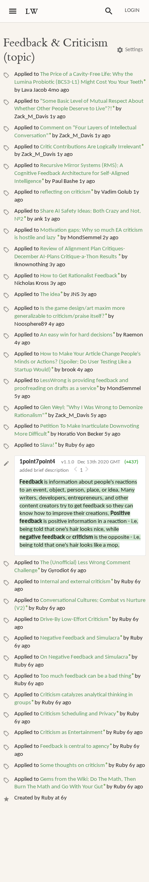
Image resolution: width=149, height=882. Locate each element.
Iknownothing (31, 265)
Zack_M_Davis (31, 117)
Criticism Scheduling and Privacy (78, 714)
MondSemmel (84, 238)
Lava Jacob (34, 90)
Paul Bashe (65, 181)
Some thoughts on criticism (72, 766)
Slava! (47, 445)
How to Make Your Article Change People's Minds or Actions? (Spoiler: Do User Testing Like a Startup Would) (77, 362)
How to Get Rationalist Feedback (78, 276)
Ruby (71, 445)
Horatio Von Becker (80, 434)
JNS (75, 295)
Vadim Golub (116, 192)
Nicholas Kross (31, 283)
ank (38, 219)
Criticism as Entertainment (71, 733)
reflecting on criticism (65, 192)
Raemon (133, 335)
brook (69, 370)
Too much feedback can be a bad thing (85, 676)
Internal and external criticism (75, 582)
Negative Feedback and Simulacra (80, 638)
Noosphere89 (30, 324)
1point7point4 (37, 462)
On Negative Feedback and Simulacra (84, 657)
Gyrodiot (58, 571)
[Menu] (12, 11)
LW (31, 11)
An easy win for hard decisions (76, 335)
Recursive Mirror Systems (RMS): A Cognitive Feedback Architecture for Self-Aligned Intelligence (71, 173)
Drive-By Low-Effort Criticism (74, 620)
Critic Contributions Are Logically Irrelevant (90, 147)
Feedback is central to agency (74, 746)
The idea (50, 295)
